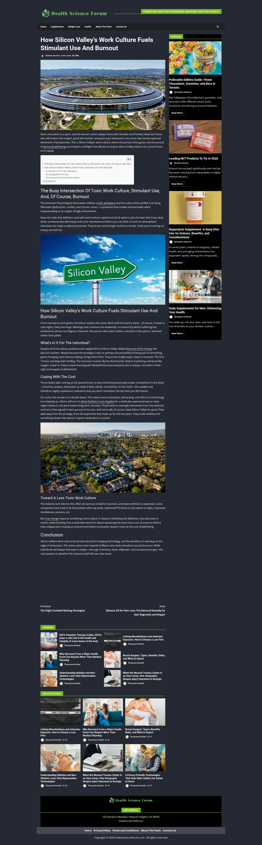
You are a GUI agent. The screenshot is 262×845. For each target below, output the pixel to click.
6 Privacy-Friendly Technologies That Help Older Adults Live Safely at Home (145, 757)
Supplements (57, 26)
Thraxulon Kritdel (72, 645)
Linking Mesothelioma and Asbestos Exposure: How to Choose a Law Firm (112, 640)
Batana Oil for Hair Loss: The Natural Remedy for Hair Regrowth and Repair (135, 610)
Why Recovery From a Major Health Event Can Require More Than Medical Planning (48, 659)
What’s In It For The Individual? (63, 171)
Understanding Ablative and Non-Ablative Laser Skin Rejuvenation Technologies (48, 678)
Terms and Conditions (125, 830)
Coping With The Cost (58, 174)
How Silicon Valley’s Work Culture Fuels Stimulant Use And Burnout (78, 167)
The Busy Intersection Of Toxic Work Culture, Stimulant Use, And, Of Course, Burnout (87, 163)
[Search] (218, 27)
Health (88, 26)
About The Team (104, 26)
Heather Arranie (52, 55)
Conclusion (50, 181)
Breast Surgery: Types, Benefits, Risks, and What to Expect (112, 659)
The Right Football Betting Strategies (62, 608)
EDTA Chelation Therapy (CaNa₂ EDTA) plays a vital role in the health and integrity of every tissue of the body (48, 640)
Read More (177, 112)
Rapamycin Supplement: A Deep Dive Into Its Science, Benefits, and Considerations (195, 207)
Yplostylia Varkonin (183, 92)
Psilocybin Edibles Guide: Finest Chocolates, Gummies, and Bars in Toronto (195, 58)
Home (43, 26)
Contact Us (121, 26)
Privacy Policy (102, 830)
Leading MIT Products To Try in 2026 (195, 136)
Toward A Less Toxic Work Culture (64, 177)
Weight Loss (74, 26)
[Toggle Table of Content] (127, 159)
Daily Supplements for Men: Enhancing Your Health (195, 286)
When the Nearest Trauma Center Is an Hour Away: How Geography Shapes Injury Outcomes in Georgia (112, 678)
